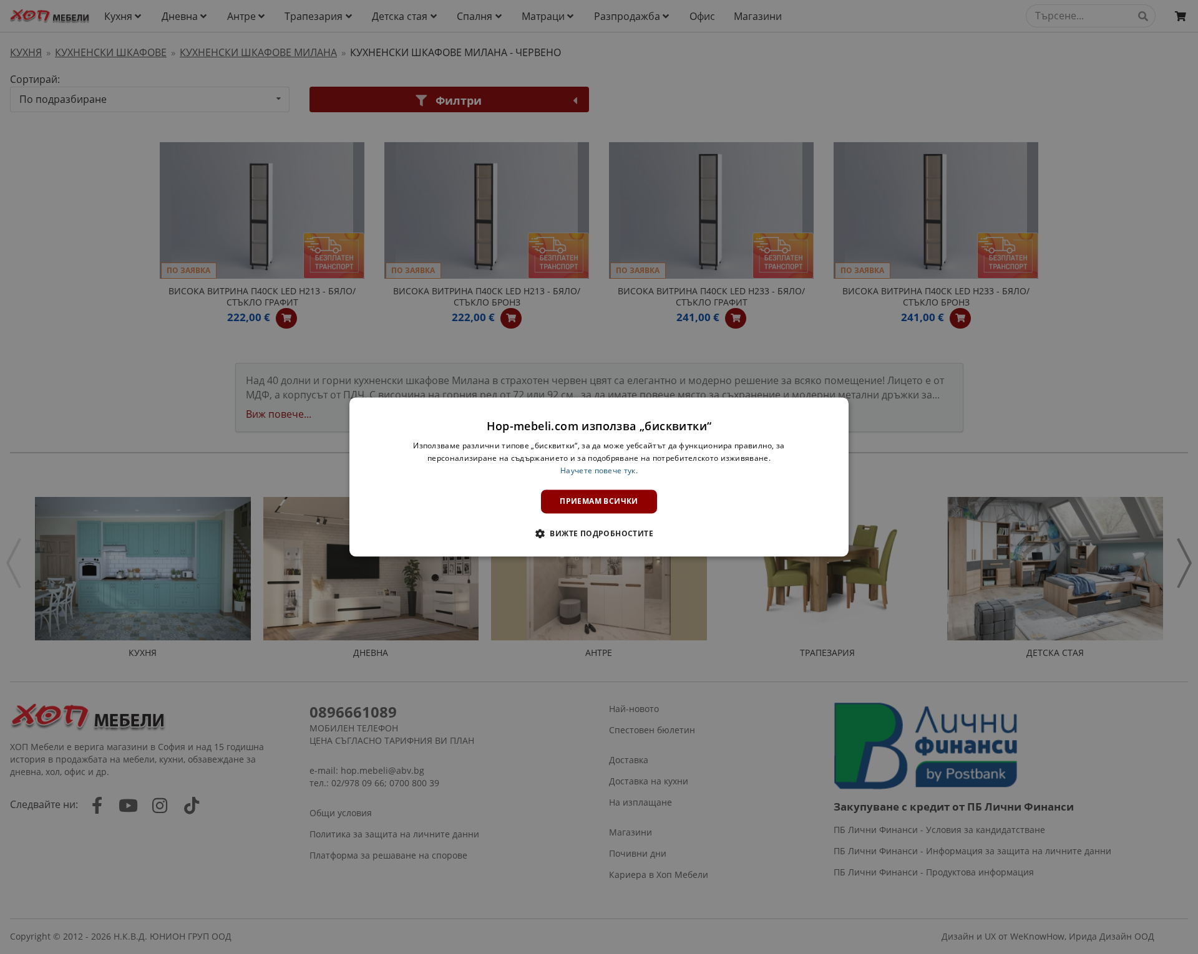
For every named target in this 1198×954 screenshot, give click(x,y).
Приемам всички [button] (599, 501)
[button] (599, 533)
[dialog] (599, 476)
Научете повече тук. (599, 470)
